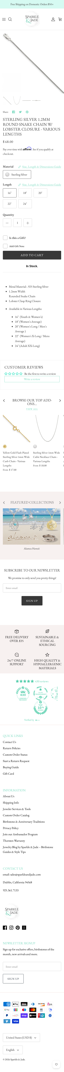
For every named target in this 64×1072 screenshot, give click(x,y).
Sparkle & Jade (17, 1059)
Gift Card (8, 773)
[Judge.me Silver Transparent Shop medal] (40, 693)
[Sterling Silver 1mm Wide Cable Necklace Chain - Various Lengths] (46, 428)
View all (32, 409)
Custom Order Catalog (16, 815)
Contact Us (9, 742)
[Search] (12, 19)
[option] (32, 62)
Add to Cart (32, 255)
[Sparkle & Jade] (32, 19)
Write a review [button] (32, 379)
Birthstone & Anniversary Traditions (24, 822)
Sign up (32, 600)
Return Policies (11, 748)
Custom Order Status (15, 754)
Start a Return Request (16, 761)
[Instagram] (11, 928)
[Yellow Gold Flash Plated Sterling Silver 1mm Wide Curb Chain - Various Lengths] (16, 428)
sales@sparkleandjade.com (25, 874)
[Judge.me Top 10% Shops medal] (40, 708)
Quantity (8, 215)
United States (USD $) (19, 1037)
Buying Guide (11, 767)
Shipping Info (11, 802)
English (10, 1050)
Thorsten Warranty (14, 841)
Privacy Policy (10, 828)
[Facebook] (5, 928)
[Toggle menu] (4, 19)
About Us (8, 796)
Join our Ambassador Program (20, 834)
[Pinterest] (18, 928)
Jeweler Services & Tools (17, 809)
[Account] (52, 19)
